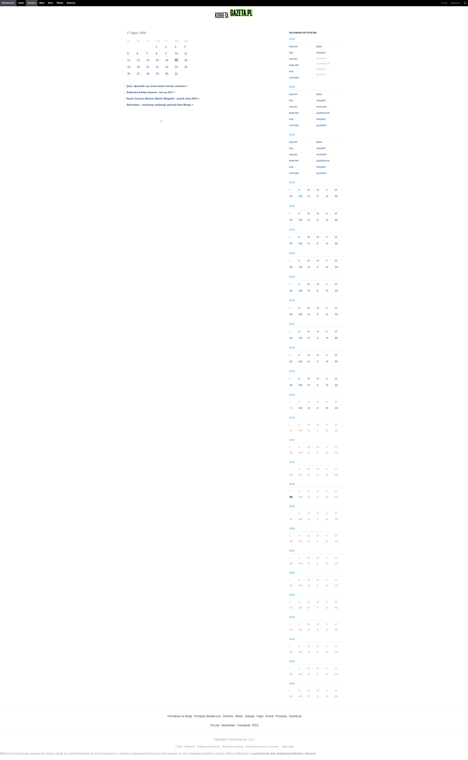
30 (166, 73)
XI (327, 196)
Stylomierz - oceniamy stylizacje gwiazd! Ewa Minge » (160, 104)
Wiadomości (8, 3)
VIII (300, 196)
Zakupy (249, 716)
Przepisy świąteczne (207, 716)
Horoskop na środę (179, 716)
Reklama (190, 746)
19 (128, 66)
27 (138, 73)
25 (185, 66)
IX (308, 196)
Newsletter (228, 725)
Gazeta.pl (295, 716)
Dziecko (71, 3)
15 (157, 60)
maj (291, 71)
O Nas (179, 746)
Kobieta (32, 3)
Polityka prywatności (208, 746)
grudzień (321, 125)
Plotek (60, 3)
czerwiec (294, 77)
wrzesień (321, 106)
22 (157, 66)
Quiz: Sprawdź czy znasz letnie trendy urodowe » (157, 86)
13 (138, 60)
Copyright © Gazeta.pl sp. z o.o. (234, 739)
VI (336, 189)
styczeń (293, 46)
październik (323, 112)
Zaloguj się (455, 3)
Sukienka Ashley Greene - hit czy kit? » (151, 92)
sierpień (321, 52)
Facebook (243, 725)
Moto (41, 3)
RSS (255, 725)
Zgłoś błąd (288, 746)
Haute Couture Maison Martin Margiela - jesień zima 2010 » (163, 98)
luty (291, 52)
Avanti (269, 716)
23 (166, 66)
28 (147, 73)
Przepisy (281, 716)
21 (147, 66)
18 (185, 60)
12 (128, 60)
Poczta (444, 3)
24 (176, 66)
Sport (21, 3)
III (308, 189)
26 (128, 73)
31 (176, 73)
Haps (259, 716)
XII (336, 196)
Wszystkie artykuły (233, 746)
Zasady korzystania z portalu (262, 746)
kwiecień (294, 65)
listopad (320, 119)
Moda (239, 716)
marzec (293, 58)
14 (147, 60)
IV (318, 189)
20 (138, 66)
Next (50, 3)
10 (176, 53)
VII (290, 196)
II (299, 189)
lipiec (319, 46)
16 (166, 60)
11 (185, 53)
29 (157, 73)
